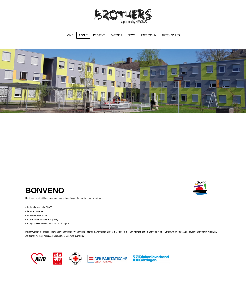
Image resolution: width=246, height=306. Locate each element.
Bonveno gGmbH (37, 198)
